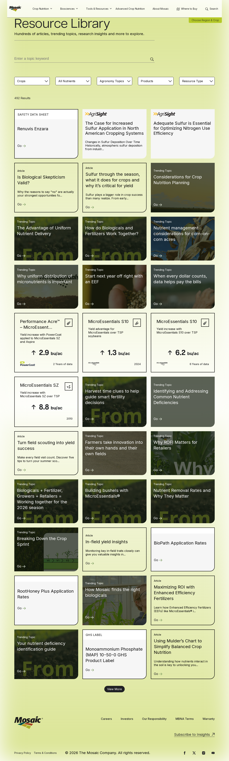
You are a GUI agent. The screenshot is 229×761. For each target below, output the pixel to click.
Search (214, 8)
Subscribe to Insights (192, 734)
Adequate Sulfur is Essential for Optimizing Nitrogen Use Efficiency (182, 128)
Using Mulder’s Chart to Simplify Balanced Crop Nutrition (178, 646)
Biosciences (67, 8)
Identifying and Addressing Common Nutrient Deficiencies (181, 396)
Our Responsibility (154, 719)
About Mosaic (161, 8)
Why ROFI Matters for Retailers (175, 445)
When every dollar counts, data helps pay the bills (180, 278)
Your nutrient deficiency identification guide (41, 646)
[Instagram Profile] (203, 753)
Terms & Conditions (45, 752)
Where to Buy (189, 8)
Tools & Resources (97, 8)
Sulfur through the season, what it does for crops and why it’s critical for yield (113, 180)
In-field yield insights (107, 541)
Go (19, 146)
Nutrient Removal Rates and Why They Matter (182, 493)
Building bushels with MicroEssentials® (106, 493)
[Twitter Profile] (194, 753)
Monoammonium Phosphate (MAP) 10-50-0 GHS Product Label (114, 654)
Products (147, 81)
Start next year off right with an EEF (114, 278)
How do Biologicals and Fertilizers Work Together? (111, 230)
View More (114, 689)
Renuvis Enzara (32, 128)
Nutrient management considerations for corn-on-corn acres (182, 233)
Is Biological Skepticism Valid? (41, 179)
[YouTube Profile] (213, 753)
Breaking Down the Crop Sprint (42, 541)
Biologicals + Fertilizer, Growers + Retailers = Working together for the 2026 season (42, 499)
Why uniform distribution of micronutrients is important (44, 278)
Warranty (209, 719)
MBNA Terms (185, 719)
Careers (106, 719)
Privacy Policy (22, 752)
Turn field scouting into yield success (46, 445)
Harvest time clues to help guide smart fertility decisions (112, 396)
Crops (21, 81)
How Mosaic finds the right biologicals (112, 592)
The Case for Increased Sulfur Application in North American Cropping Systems (114, 128)
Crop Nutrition (41, 8)
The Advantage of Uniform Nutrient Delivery (44, 230)
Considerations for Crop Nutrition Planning (178, 179)
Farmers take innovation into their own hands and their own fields (114, 448)
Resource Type (192, 81)
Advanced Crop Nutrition (130, 8)
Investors (127, 719)
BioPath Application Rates (180, 543)
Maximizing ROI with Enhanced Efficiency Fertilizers (174, 592)
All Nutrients (66, 81)
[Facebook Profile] (184, 753)
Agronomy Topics (112, 81)
